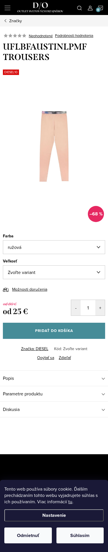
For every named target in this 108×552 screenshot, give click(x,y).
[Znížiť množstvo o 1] (76, 308)
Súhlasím (80, 535)
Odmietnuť (28, 535)
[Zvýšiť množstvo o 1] (100, 308)
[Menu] (7, 7)
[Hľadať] (79, 7)
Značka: (34, 349)
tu (70, 501)
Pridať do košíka (54, 330)
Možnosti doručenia (29, 289)
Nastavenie (54, 515)
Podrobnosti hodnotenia (74, 35)
